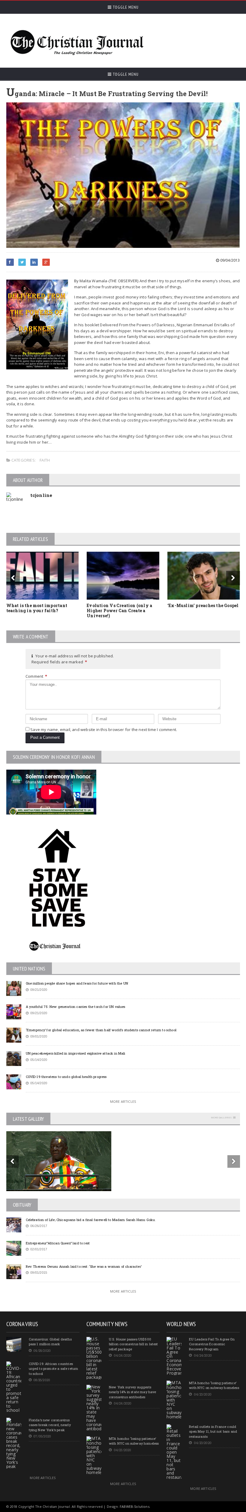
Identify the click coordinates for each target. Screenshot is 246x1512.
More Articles (123, 1101)
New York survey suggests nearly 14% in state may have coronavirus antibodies (132, 1392)
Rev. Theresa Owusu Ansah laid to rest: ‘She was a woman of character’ (84, 1266)
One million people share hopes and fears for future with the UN (77, 983)
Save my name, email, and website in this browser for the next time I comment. (103, 729)
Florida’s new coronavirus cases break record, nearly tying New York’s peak (50, 1425)
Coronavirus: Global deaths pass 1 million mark (50, 1341)
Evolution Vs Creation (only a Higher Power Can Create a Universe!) (119, 610)
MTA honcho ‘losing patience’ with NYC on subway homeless (134, 1441)
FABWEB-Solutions (134, 1506)
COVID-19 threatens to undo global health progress (66, 1076)
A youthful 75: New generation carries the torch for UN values (75, 1006)
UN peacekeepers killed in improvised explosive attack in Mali (75, 1053)
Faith (45, 460)
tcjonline (41, 495)
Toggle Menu (125, 7)
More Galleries (221, 1117)
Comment (36, 676)
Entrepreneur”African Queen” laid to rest (58, 1243)
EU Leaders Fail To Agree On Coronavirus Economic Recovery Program (211, 1344)
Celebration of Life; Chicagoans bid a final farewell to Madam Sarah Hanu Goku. (91, 1219)
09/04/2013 (229, 260)
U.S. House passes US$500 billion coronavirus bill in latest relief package (133, 1344)
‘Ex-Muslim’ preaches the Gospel (203, 605)
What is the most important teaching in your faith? (36, 608)
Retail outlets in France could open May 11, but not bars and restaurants (213, 1431)
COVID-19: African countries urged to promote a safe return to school (53, 1368)
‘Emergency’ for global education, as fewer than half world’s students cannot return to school (101, 1030)
